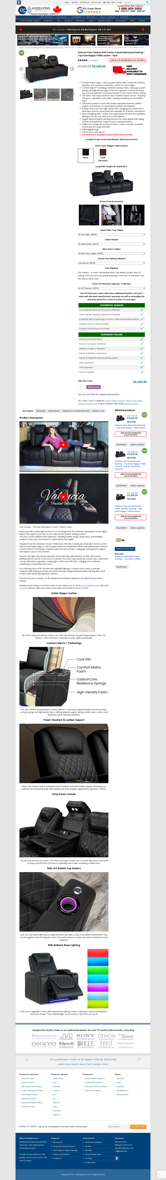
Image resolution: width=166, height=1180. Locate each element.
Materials (40, 411)
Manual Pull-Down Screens (32, 1102)
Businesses (62, 17)
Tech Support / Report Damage (65, 1150)
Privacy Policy (90, 1162)
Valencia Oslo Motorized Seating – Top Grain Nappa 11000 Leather (130, 426)
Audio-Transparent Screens (32, 1090)
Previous (20, 94)
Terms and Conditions (93, 1142)
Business (124, 17)
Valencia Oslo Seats (134, 400)
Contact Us (84, 2)
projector (23, 588)
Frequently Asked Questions (64, 1146)
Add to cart (93, 387)
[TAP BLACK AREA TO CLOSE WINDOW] (46, 69)
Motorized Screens (28, 1098)
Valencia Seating (131, 403)
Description (28, 411)
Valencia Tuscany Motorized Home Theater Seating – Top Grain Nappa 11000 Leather (128, 508)
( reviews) (93, 60)
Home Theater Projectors (95, 1078)
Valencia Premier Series (53, 47)
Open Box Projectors (93, 1090)
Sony (55, 1106)
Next (73, 94)
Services (88, 1146)
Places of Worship (108, 17)
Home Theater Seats (93, 1154)
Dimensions (54, 411)
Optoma (56, 1102)
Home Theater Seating (34, 47)
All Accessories (122, 1094)
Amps (119, 1082)
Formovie (56, 1086)
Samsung (57, 1110)
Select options (137, 444)
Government (76, 17)
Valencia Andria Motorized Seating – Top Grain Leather (128, 557)
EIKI (54, 1082)
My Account (96, 2)
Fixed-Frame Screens (29, 1094)
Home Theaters (46, 17)
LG (54, 1098)
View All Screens (27, 1078)
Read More (122, 444)
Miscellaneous (122, 1090)
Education (91, 17)
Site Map (88, 1150)
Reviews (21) (98, 411)
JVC (54, 1094)
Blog (67, 2)
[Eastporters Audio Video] (40, 6)
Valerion (56, 1114)
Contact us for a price (125, 548)
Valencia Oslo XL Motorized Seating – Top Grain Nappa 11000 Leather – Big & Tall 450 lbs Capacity (130, 465)
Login (119, 2)
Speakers (120, 1086)
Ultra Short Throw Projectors (96, 1086)
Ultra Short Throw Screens (31, 1086)
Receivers (120, 1078)
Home (21, 47)
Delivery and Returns (61, 1154)
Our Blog (88, 1158)
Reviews (75, 2)
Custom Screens (27, 1082)
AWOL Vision (58, 1078)
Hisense (56, 1090)
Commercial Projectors (94, 1082)
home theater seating (90, 585)
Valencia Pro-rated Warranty (76, 411)
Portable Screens (28, 1106)
